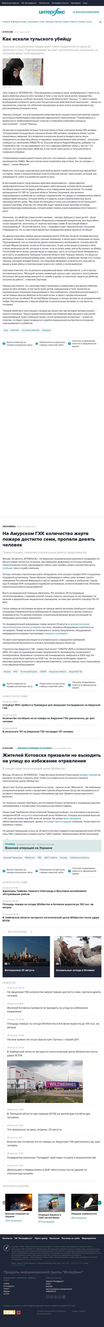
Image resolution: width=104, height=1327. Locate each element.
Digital (66, 22)
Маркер (7, 1291)
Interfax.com (44, 3)
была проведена (72, 818)
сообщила (78, 406)
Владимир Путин (11, 426)
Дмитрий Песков (29, 426)
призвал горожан (88, 775)
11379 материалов (13, 1221)
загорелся (26, 815)
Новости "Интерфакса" (55, 1281)
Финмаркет (76, 3)
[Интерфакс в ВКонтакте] (56, 1297)
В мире (23, 22)
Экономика (33, 22)
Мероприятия (89, 1238)
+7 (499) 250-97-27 (18, 1265)
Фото (89, 22)
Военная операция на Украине (34, 748)
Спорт (42, 22)
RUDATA (49, 1286)
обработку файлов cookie (32, 1259)
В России (15, 22)
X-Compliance (9, 1286)
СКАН (48, 1284)
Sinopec (7, 671)
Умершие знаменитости (84, 1213)
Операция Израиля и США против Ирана (49, 1216)
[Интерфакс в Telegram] (51, 1297)
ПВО (39, 857)
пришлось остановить (56, 633)
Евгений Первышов (13, 857)
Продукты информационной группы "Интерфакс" (43, 1272)
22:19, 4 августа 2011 (22, 32)
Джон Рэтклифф (54, 426)
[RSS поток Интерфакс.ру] (60, 1297)
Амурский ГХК (75, 671)
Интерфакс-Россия (60, 3)
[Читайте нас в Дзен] (47, 1297)
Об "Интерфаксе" (29, 3)
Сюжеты (82, 22)
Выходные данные (44, 1314)
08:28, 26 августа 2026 (26, 527)
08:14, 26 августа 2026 (62, 748)
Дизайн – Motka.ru (79, 1311)
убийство (15, 330)
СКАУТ (6, 1289)
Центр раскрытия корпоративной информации (59, 1290)
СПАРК (6, 1284)
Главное (6, 22)
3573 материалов (46, 1222)
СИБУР (43, 671)
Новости (73, 22)
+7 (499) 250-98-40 (77, 1263)
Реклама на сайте (71, 1238)
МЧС (16, 671)
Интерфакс (52, 12)
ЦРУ (42, 426)
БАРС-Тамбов (50, 857)
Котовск (63, 857)
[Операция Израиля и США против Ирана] (51, 1211)
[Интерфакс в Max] (64, 1297)
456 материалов (78, 1218)
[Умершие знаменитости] (84, 1210)
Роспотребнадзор (28, 671)
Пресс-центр (41, 1238)
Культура (50, 22)
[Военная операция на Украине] (18, 1210)
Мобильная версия (10, 3)
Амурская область (57, 671)
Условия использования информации (51, 1311)
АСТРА (6, 1294)
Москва (58, 22)
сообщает (8, 568)
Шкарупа (46, 330)
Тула (6, 330)
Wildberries (30, 857)
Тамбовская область (79, 857)
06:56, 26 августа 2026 (23, 365)
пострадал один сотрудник (57, 821)
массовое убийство (31, 330)
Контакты (7, 1238)
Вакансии (54, 1238)
